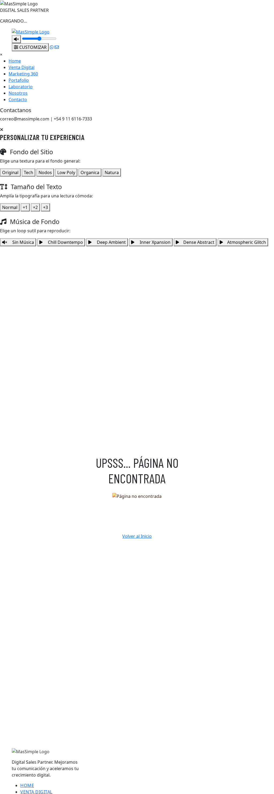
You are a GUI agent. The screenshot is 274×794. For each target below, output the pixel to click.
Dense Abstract (198, 242)
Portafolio (19, 80)
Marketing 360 (23, 74)
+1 (25, 207)
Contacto (18, 99)
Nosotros (18, 93)
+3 (45, 207)
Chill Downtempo (65, 242)
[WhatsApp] (52, 47)
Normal (9, 207)
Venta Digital (22, 67)
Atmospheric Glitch (246, 242)
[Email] (57, 47)
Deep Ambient (111, 242)
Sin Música (22, 242)
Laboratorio (21, 87)
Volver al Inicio (137, 536)
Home (15, 61)
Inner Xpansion (154, 242)
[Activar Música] (16, 39)
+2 (35, 207)
